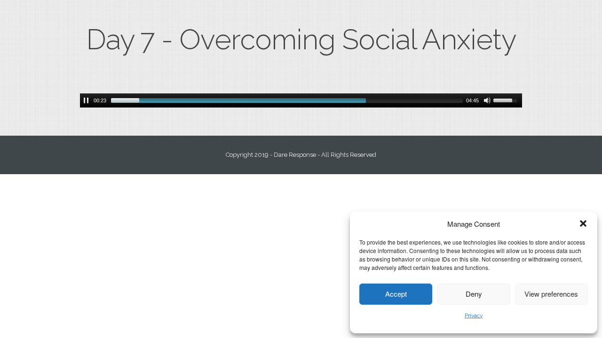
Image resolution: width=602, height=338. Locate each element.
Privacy (474, 315)
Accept (396, 294)
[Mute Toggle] (487, 100)
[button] (583, 223)
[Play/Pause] (86, 100)
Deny (474, 294)
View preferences (551, 294)
